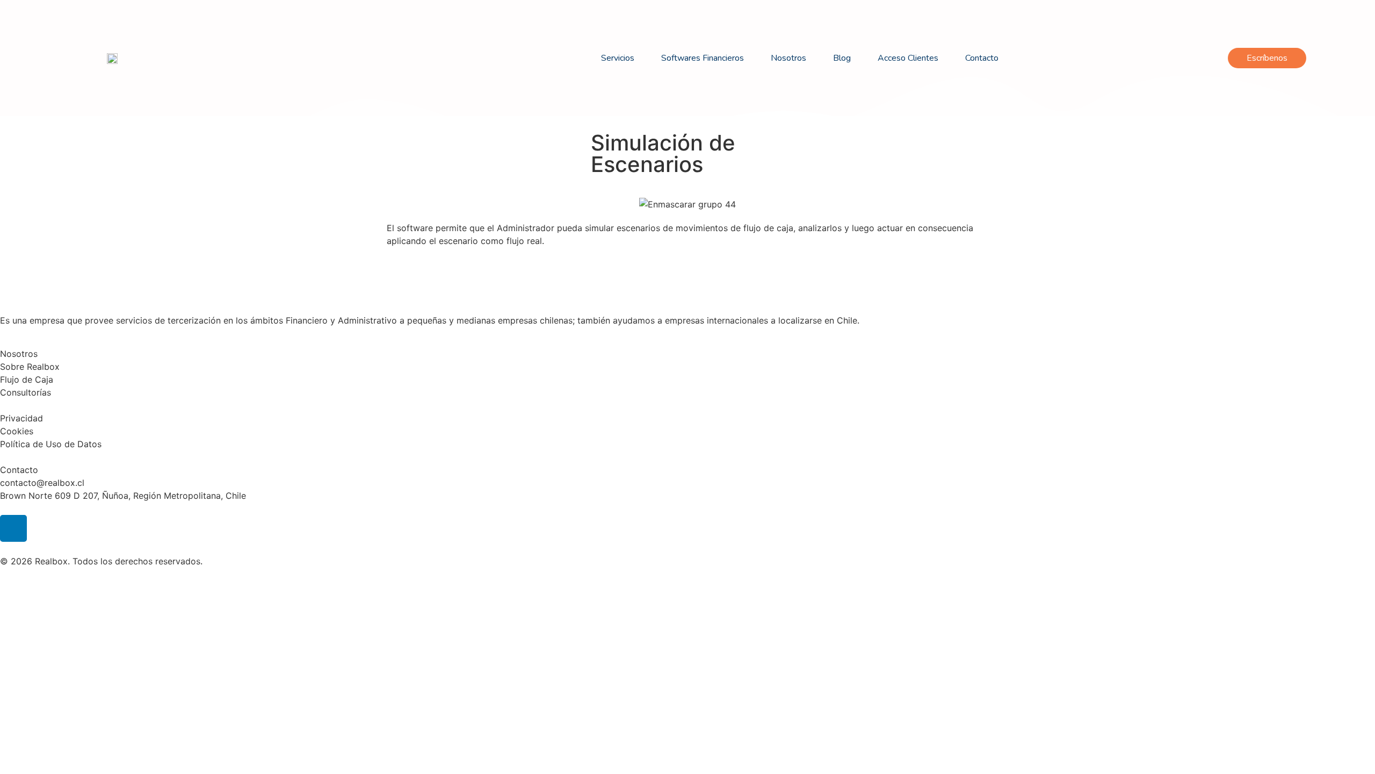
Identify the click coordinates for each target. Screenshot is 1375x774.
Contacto (981, 58)
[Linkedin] (13, 528)
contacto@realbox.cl (42, 482)
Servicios (617, 58)
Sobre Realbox (30, 366)
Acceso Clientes (908, 58)
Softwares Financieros (702, 58)
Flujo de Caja (26, 379)
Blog (842, 58)
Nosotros (788, 58)
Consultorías (25, 392)
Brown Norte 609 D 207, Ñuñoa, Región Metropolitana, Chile (123, 495)
